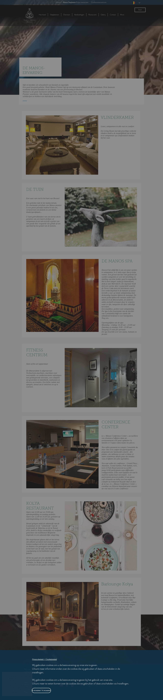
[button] (41, 690)
